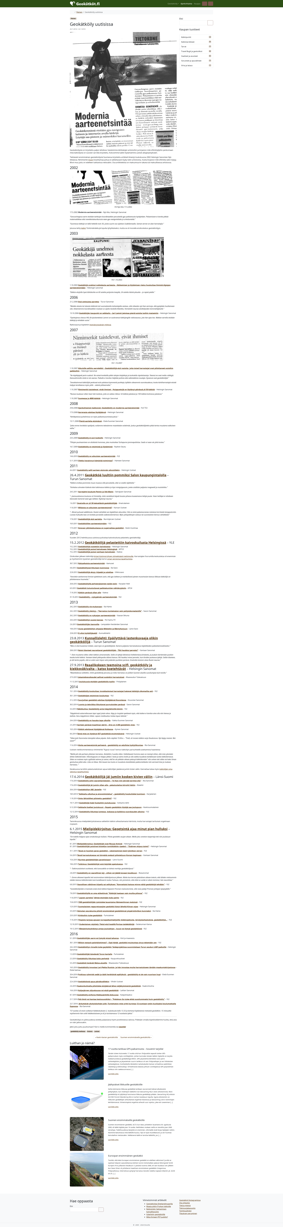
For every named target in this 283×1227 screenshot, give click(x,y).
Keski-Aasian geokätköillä (107, 1037)
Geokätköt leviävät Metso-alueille (92, 963)
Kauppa (197, 3)
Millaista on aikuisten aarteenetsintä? (95, 507)
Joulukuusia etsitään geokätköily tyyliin (97, 681)
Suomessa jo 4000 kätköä (89, 398)
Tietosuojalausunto (187, 1208)
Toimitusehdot (185, 1211)
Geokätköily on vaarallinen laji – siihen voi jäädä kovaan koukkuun (107, 873)
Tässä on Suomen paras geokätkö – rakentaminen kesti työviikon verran (110, 851)
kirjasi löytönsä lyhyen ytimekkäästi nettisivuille (113, 556)
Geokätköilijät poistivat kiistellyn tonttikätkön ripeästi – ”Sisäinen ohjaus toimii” (113, 846)
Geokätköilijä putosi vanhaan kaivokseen (96, 552)
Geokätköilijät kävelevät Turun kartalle (94, 954)
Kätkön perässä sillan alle (89, 592)
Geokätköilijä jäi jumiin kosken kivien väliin (118, 777)
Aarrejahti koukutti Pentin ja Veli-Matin (95, 492)
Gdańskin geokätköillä (155, 1214)
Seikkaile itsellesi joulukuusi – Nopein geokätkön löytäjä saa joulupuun (110, 807)
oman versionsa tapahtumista (119, 559)
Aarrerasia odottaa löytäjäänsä (92, 412)
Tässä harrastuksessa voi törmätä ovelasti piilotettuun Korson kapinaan (109, 855)
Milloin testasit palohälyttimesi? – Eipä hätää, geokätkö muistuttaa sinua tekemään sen (117, 942)
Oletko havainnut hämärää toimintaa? (95, 460)
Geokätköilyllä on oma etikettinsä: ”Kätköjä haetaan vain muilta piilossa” (110, 893)
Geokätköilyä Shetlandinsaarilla (159, 1204)
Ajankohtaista (186, 3)
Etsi (181, 18)
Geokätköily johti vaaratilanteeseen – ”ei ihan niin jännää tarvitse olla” (109, 781)
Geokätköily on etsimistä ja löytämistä (95, 446)
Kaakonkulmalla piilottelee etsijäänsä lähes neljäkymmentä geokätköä (109, 986)
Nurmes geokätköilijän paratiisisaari (94, 859)
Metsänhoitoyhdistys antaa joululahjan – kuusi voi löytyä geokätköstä (110, 928)
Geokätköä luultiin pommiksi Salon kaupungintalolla (125, 475)
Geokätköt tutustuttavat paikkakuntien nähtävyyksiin (101, 588)
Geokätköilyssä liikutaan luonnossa (93, 568)
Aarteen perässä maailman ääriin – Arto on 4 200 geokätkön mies (106, 725)
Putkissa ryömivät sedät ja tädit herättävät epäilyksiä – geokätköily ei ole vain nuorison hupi (119, 974)
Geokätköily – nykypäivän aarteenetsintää (98, 597)
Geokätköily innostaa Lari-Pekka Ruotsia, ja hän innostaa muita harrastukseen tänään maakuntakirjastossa (126, 967)
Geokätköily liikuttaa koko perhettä (93, 958)
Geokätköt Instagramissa (190, 1200)
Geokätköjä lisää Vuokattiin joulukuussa (97, 803)
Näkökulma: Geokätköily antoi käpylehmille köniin (100, 709)
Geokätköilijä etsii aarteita (90, 519)
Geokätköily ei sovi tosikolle (90, 438)
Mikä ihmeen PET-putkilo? (157, 1217)
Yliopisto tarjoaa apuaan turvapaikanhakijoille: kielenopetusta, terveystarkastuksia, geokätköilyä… (122, 920)
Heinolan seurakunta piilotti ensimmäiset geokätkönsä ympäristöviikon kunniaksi (114, 911)
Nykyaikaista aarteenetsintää (91, 563)
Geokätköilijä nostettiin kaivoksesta (94, 546)
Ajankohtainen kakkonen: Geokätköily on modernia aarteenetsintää (108, 408)
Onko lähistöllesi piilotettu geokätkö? (95, 798)
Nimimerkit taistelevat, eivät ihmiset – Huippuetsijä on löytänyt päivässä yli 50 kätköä (116, 389)
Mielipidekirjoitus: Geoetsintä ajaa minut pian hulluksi (125, 829)
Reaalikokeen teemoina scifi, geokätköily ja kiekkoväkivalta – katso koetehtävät (111, 667)
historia (89, 1031)
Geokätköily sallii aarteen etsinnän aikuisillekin (98, 470)
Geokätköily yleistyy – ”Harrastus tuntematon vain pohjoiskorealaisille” (110, 611)
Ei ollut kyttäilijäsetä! (87, 633)
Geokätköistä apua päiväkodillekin (93, 981)
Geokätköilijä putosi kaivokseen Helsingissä (97, 549)
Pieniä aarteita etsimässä (90, 421)
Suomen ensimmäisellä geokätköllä (135, 1037)
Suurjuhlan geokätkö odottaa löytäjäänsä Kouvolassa (102, 700)
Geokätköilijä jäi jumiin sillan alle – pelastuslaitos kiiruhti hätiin (106, 785)
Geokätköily (173, 3)
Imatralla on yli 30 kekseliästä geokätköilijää (97, 503)
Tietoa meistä (185, 1205)
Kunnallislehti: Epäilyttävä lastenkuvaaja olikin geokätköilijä (114, 640)
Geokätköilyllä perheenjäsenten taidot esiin (97, 584)
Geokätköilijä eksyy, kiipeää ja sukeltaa (95, 572)
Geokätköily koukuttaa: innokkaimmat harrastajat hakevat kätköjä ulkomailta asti (115, 691)
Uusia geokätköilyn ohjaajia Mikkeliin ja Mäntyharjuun (102, 629)
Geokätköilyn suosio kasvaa (90, 620)
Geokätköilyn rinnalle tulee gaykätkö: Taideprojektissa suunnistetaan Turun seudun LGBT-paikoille (122, 947)
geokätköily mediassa (78, 1031)
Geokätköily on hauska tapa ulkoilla (94, 720)
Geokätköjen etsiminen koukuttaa (93, 695)
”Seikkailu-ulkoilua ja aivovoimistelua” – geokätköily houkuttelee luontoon (111, 794)
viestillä (122, 1027)
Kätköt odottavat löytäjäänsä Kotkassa (95, 729)
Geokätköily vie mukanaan (90, 606)
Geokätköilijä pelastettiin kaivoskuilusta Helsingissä (125, 542)
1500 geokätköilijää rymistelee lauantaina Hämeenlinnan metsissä (108, 902)
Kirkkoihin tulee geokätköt (90, 915)
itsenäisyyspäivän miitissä (100, 325)
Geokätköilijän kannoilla (88, 624)
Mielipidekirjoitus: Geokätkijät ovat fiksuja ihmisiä (99, 844)
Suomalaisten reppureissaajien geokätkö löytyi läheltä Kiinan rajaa (108, 906)
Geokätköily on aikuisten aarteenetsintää (96, 456)
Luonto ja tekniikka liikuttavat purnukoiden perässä (101, 704)
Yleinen (79, 12)
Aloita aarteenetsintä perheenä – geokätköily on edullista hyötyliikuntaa (110, 745)
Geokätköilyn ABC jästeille (89, 789)
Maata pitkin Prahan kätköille (158, 1206)
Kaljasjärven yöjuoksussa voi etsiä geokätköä (98, 990)
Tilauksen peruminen (188, 1213)
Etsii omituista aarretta (88, 302)
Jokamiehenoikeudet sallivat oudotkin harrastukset (101, 677)
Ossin (90, 160)
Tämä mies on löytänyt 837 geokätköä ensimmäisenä (100, 734)
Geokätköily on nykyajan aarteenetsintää (96, 615)
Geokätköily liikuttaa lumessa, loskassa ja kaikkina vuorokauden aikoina (111, 811)
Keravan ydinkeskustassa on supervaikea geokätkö (101, 528)
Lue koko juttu (113, 1074)
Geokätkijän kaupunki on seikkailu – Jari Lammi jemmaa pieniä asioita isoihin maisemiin (118, 313)
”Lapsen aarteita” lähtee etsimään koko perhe (98, 898)
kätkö (83, 228)
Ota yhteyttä (184, 1203)
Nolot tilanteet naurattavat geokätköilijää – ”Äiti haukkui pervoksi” (108, 650)
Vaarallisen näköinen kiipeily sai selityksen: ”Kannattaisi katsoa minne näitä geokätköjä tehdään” (121, 884)
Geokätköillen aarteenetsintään (92, 523)
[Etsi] (210, 22)
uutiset (97, 1031)
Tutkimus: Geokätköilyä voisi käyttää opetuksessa (100, 864)
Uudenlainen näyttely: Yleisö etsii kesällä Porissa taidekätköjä (106, 924)
